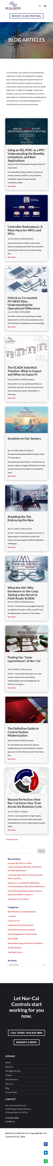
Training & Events (15, 952)
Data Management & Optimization (22, 934)
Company (24, 811)
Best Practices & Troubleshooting (22, 911)
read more (12, 186)
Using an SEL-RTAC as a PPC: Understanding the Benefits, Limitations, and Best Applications (26, 155)
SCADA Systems (26, 238)
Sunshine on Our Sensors (24, 438)
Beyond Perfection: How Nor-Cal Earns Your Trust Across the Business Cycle (25, 803)
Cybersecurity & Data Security (20, 925)
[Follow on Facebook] (46, 1144)
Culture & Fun (26, 528)
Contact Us (10, 1121)
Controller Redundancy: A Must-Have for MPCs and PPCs (25, 230)
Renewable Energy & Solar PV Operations (25, 943)
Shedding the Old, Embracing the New (21, 518)
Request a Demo (26, 1042)
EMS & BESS (25, 312)
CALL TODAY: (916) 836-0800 (26, 1032)
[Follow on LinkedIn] (46, 1153)
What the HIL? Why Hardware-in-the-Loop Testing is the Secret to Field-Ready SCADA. (23, 593)
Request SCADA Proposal (26, 16)
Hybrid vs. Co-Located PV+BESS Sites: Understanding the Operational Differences (24, 303)
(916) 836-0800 (12, 1118)
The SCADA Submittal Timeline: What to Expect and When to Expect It (24, 371)
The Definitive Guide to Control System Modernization (23, 732)
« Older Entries (11, 839)
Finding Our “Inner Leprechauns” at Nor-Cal (24, 659)
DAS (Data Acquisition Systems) (21, 929)
